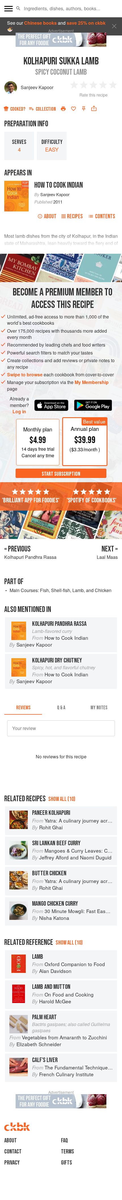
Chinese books (40, 23)
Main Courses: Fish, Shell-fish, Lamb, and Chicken (61, 590)
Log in (19, 411)
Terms (67, 1151)
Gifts (66, 1162)
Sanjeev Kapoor (37, 87)
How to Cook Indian (58, 185)
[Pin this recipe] (84, 109)
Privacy (12, 1162)
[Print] (63, 109)
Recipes (75, 216)
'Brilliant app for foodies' (30, 500)
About (50, 216)
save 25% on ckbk (86, 23)
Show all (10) (61, 799)
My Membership (92, 382)
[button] (18, 8)
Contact (13, 1151)
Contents (105, 216)
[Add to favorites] (73, 109)
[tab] (23, 708)
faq (64, 1140)
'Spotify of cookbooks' (91, 500)
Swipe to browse (25, 374)
